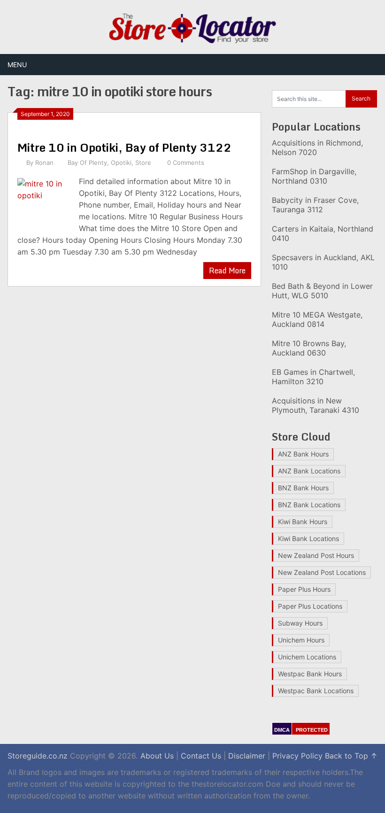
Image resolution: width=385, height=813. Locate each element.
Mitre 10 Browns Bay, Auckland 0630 (309, 348)
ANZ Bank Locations (309, 471)
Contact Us (201, 755)
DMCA (282, 730)
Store (143, 162)
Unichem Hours (301, 640)
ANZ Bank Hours (303, 454)
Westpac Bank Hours (310, 674)
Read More (227, 270)
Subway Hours (300, 623)
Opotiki (121, 162)
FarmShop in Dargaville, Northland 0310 (314, 176)
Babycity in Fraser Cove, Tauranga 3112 (315, 204)
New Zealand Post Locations (322, 572)
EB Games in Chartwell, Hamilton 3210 (313, 376)
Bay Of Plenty (87, 162)
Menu (17, 65)
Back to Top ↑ (351, 755)
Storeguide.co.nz (38, 755)
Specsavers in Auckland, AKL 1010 (323, 262)
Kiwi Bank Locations (308, 538)
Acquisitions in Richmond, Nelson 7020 (317, 147)
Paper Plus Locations (310, 606)
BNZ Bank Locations (309, 505)
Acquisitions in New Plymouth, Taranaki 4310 (315, 405)
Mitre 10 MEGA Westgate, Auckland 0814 (317, 319)
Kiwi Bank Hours (302, 522)
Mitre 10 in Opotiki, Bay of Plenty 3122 (124, 147)
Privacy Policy (297, 755)
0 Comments (185, 162)
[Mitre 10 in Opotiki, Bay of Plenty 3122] (43, 203)
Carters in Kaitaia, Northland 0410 (322, 233)
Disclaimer (246, 755)
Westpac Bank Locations (316, 691)
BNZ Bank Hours (303, 488)
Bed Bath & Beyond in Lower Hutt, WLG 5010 (322, 290)
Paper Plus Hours (304, 589)
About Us (157, 755)
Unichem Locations (307, 657)
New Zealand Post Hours (316, 555)
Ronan (44, 162)
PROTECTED (312, 730)
